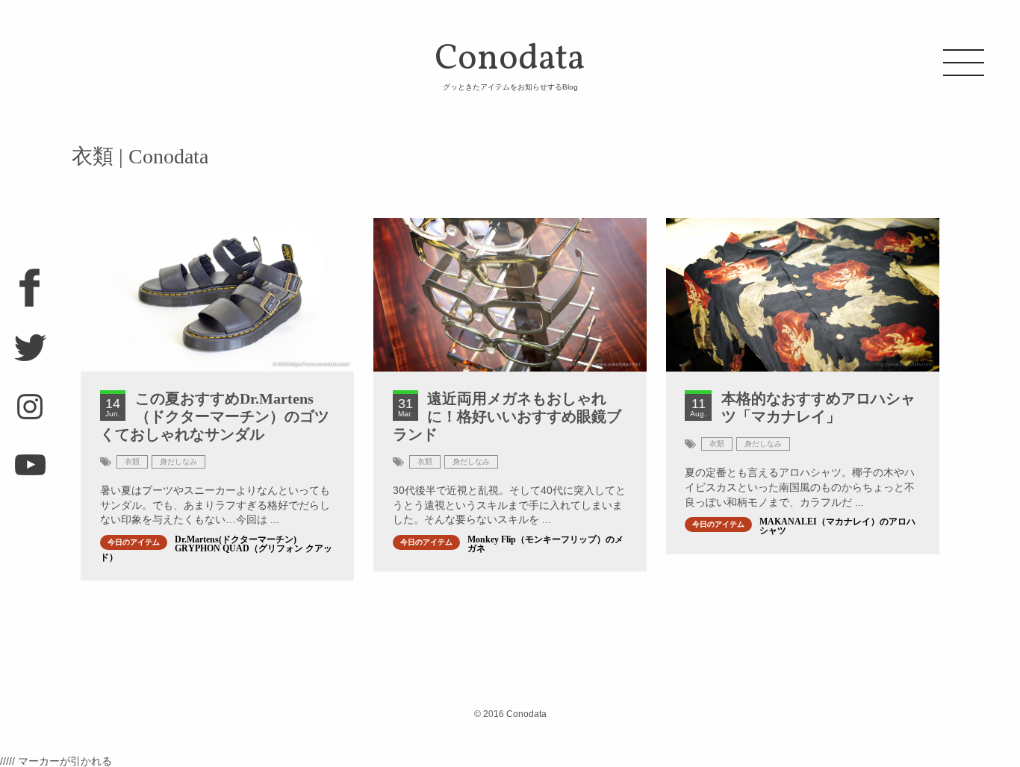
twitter (29, 354)
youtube (29, 473)
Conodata (510, 62)
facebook (29, 294)
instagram (29, 413)
